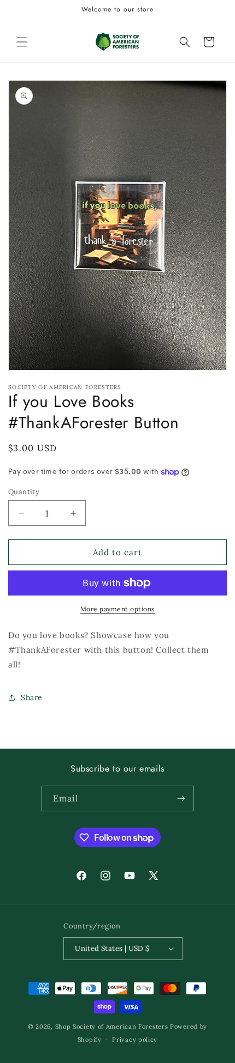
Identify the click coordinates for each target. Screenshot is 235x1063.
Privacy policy (134, 1039)
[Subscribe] (181, 798)
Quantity (23, 491)
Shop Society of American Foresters (111, 1026)
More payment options (117, 609)
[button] (22, 42)
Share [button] (32, 697)
